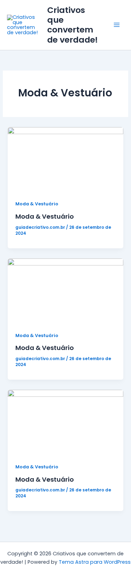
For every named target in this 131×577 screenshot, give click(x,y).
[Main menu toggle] (116, 25)
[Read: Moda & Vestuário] (65, 159)
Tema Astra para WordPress (95, 561)
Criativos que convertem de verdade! (72, 24)
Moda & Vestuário (36, 204)
